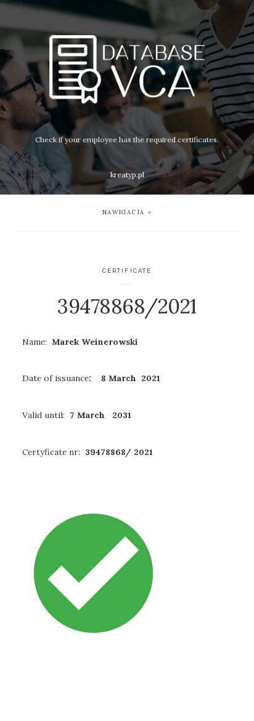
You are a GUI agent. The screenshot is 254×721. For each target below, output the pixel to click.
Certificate (127, 270)
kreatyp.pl (127, 174)
